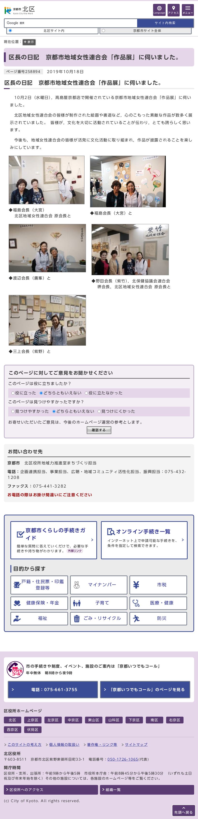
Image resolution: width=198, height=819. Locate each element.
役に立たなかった (106, 393)
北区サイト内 (54, 30)
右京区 (175, 720)
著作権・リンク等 (102, 744)
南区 (154, 720)
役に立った (25, 393)
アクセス (173, 13)
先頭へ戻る (183, 812)
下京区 (134, 720)
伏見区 (33, 729)
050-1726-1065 (122, 759)
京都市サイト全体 (147, 30)
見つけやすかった (32, 411)
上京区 (33, 720)
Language (159, 12)
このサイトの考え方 (25, 744)
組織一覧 (113, 789)
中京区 (73, 720)
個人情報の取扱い (64, 744)
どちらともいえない (62, 393)
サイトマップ (136, 744)
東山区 (93, 720)
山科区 (114, 720)
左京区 (53, 720)
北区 (12, 720)
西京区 (12, 729)
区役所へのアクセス (26, 789)
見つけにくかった (118, 411)
